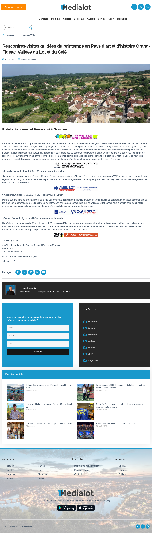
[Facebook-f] (134, 7)
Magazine (122, 19)
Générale (43, 19)
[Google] (148, 7)
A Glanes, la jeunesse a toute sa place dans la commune (50, 423)
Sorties (101, 19)
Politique (55, 19)
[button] (18, 272)
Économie (79, 19)
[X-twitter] (141, 7)
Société (67, 19)
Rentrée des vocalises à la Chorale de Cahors (116, 423)
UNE (32, 35)
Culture (91, 19)
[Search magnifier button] (31, 27)
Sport (111, 19)
